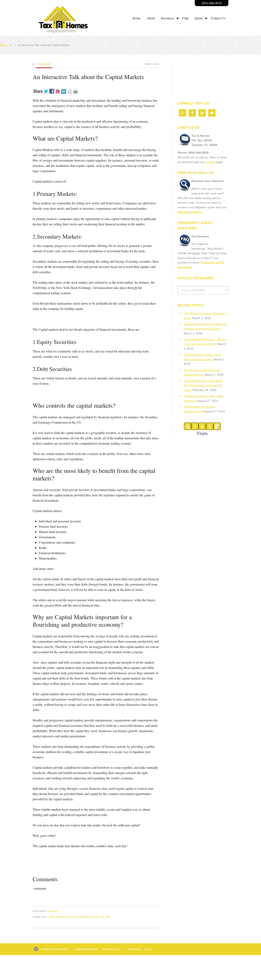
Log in (148, 949)
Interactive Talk (101, 917)
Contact (210, 162)
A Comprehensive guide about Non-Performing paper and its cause (203, 385)
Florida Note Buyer (85, 949)
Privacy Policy (111, 949)
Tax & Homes (44, 64)
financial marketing (78, 917)
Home (3, 45)
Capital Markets (56, 917)
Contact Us (133, 949)
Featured (52, 911)
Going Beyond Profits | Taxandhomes (68, 20)
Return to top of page (54, 949)
